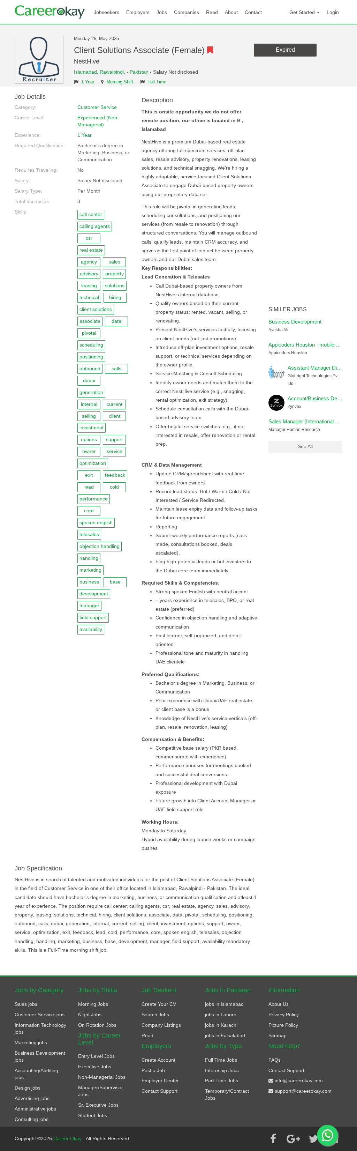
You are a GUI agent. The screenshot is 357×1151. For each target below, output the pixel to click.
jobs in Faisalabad (225, 1035)
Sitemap (277, 1035)
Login (333, 12)
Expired (285, 50)
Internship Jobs (222, 1070)
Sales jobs (26, 1004)
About (231, 12)
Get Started (302, 12)
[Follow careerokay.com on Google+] (293, 1139)
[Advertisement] (305, 198)
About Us (278, 1004)
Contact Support (159, 1091)
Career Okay (68, 1138)
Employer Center (160, 1080)
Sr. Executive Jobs (98, 1105)
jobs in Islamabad (224, 1004)
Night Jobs (89, 1014)
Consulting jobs (31, 1119)
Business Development (294, 322)
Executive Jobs (94, 1066)
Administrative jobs (35, 1109)
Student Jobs (92, 1115)
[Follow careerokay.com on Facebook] (273, 1139)
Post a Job (153, 1070)
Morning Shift (119, 82)
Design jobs (27, 1088)
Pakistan (139, 72)
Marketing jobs (31, 1042)
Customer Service (97, 107)
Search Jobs (155, 1014)
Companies (186, 12)
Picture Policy (283, 1025)
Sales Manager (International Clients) (310, 421)
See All (305, 446)
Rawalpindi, (113, 72)
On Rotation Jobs (97, 1025)
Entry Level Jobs (96, 1056)
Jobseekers (106, 12)
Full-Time (156, 82)
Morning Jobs (93, 1004)
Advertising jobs (32, 1098)
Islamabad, (87, 72)
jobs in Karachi (221, 1025)
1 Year (87, 82)
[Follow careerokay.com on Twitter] (313, 1139)
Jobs (162, 12)
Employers (138, 12)
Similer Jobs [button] (287, 309)
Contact (253, 12)
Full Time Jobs (221, 1060)
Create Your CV (159, 1004)
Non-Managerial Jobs (102, 1077)
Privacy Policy (283, 1014)
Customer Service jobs (39, 1014)
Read (212, 12)
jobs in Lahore (220, 1014)
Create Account (158, 1060)
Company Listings (161, 1025)
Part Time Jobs (221, 1080)
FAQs (274, 1060)
